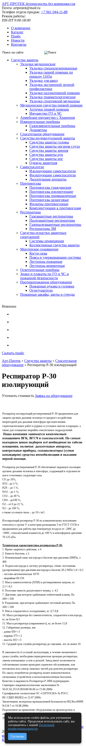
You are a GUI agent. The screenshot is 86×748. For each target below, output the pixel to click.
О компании (20, 28)
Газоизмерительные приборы (52, 126)
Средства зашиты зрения (48, 150)
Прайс (16, 36)
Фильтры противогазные (48, 204)
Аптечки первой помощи (49, 109)
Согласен (17, 736)
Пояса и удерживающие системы (55, 257)
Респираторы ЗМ (42, 229)
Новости (18, 40)
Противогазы (30, 183)
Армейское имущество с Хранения (47, 118)
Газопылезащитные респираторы (55, 224)
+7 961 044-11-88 (54, 12)
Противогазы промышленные (52, 196)
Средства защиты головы (49, 142)
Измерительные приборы (40, 122)
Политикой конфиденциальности (31, 726)
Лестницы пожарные (45, 262)
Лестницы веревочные (47, 266)
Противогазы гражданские (50, 187)
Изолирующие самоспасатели (52, 171)
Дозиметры (38, 130)
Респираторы (30, 212)
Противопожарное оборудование (46, 282)
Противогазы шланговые (49, 200)
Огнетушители (41, 290)
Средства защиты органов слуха (54, 146)
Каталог (17, 32)
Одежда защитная (43, 163)
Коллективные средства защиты (54, 245)
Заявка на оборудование (53, 396)
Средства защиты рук (46, 155)
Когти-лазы (38, 253)
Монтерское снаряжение (39, 249)
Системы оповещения (46, 241)
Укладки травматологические (52, 97)
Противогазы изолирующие (51, 192)
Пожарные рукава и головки (51, 286)
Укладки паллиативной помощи (54, 93)
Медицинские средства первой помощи (51, 105)
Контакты (18, 44)
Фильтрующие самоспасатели (52, 175)
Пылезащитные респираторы (52, 220)
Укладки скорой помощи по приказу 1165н (51, 74)
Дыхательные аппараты (48, 179)
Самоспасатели (32, 167)
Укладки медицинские (37, 64)
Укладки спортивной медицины (54, 101)
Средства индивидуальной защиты (47, 138)
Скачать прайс (13, 353)
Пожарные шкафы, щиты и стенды (47, 294)
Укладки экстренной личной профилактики (51, 87)
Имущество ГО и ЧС (45, 113)
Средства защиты (24, 60)
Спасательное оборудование (42, 134)
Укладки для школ (43, 81)
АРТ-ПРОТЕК (38, 4)
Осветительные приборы (39, 270)
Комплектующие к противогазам (55, 208)
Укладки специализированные (53, 68)
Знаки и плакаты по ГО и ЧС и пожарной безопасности (44, 276)
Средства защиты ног (46, 159)
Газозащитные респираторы (51, 216)
